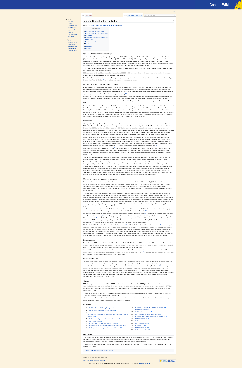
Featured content (72, 34)
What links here (72, 41)
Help (69, 31)
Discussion (89, 15)
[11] (146, 210)
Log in (174, 11)
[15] (93, 221)
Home (92, 25)
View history (139, 15)
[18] (142, 251)
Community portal (72, 25)
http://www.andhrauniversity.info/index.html (147, 314)
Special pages (71, 44)
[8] (112, 150)
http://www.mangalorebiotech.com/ (145, 330)
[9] (169, 195)
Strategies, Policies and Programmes (107, 25)
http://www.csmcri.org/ (141, 309)
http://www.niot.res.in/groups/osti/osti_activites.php (150, 307)
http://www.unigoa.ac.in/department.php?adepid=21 (150, 316)
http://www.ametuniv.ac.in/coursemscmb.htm (148, 321)
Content (70, 23)
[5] (117, 145)
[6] (156, 145)
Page (83, 15)
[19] (160, 265)
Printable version (72, 46)
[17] (161, 224)
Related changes (72, 42)
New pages (71, 36)
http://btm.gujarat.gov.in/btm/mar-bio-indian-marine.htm (105, 319)
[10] (97, 199)
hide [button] (99, 28)
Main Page (71, 21)
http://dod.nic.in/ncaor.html (142, 312)
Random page (71, 29)
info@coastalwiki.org (144, 363)
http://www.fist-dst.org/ (141, 318)
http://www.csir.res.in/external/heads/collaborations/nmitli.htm (107, 325)
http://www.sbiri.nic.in (95, 321)
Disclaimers (102, 360)
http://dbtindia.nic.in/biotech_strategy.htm (101, 308)
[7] (114, 148)
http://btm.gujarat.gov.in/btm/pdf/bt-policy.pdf (102, 310)
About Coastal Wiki (94, 360)
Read (125, 15)
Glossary (70, 32)
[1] (108, 56)
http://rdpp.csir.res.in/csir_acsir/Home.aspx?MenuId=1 (105, 328)
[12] (145, 213)
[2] (103, 79)
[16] (126, 224)
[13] (103, 215)
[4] (128, 100)
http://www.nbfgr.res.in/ (141, 327)
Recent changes (72, 27)
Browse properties (72, 52)
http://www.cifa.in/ (140, 325)
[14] (96, 217)
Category (86, 350)
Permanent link (72, 48)
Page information (72, 50)
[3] (126, 93)
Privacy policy (86, 360)
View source (131, 15)
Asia (120, 25)
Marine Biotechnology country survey (101, 350)
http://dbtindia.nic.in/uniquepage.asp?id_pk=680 (103, 323)
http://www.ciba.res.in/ (141, 323)
